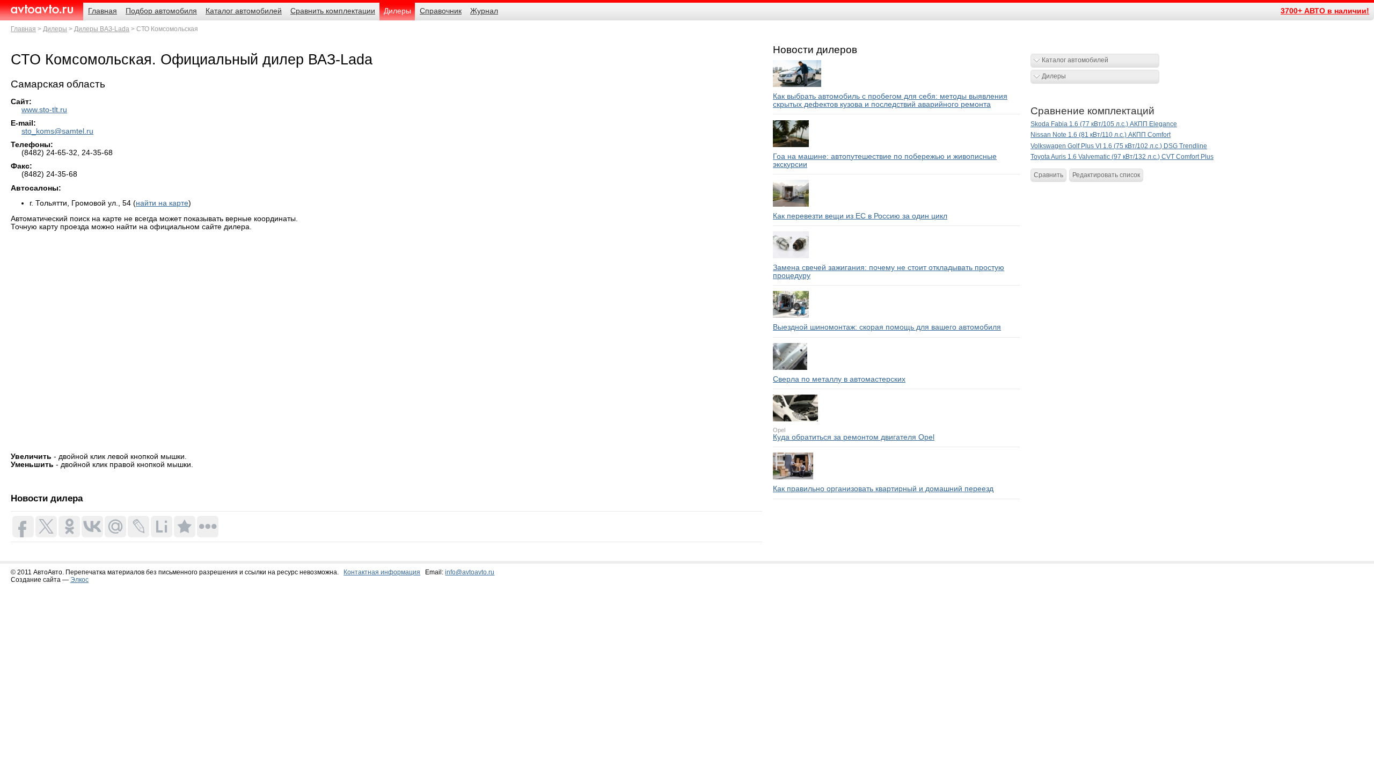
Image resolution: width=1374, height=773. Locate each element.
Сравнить (1048, 175)
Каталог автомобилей (1075, 60)
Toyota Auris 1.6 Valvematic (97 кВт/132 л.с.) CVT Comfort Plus (1122, 157)
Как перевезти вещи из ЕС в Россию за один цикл (860, 216)
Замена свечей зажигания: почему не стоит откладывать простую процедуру (888, 272)
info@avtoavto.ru (469, 572)
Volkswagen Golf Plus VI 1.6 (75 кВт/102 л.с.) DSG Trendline (1118, 146)
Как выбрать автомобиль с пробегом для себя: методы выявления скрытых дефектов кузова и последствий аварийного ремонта (890, 100)
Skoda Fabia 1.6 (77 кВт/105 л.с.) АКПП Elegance (1103, 124)
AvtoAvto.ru (41, 9)
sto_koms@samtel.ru (57, 131)
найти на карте (162, 203)
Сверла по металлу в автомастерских (839, 379)
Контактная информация (382, 572)
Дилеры (55, 29)
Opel (779, 430)
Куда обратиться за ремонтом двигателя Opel (853, 437)
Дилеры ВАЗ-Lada (101, 29)
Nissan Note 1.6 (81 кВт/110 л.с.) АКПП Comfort (1100, 134)
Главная (23, 29)
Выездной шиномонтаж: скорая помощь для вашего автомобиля (887, 327)
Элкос (79, 580)
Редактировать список (1106, 175)
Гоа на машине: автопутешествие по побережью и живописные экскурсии (885, 160)
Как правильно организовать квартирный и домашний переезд (883, 489)
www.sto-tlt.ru (44, 110)
